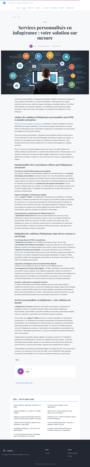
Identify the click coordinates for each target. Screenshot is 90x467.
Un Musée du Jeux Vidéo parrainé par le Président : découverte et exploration (59, 429)
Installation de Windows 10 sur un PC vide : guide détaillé (27, 429)
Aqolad (10, 450)
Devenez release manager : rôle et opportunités (57, 406)
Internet (38, 8)
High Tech (30, 8)
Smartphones (70, 8)
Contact (70, 456)
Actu (24, 8)
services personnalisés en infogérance (30, 124)
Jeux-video (45, 8)
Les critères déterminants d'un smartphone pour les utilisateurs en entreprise (27, 435)
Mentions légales (73, 453)
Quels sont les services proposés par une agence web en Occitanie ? (59, 412)
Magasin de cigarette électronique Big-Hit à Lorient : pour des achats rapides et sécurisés (27, 417)
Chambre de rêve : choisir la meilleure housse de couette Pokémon (61, 417)
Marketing (54, 8)
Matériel (61, 8)
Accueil (18, 8)
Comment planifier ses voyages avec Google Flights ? (27, 412)
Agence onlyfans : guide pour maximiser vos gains (27, 406)
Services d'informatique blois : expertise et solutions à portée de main (60, 423)
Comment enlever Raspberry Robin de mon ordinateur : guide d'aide (27, 423)
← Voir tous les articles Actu (24, 383)
